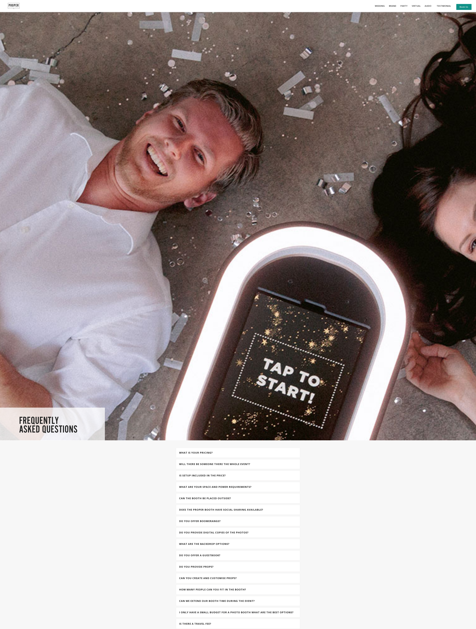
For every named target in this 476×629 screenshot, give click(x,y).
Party (404, 6)
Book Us (464, 7)
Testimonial (444, 6)
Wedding (380, 6)
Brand (392, 6)
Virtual (416, 6)
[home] (13, 6)
